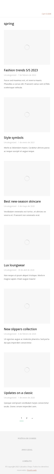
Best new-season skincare (22, 201)
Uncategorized (10, 75)
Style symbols (13, 137)
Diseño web (32, 470)
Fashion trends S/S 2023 (21, 70)
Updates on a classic (18, 393)
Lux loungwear (14, 265)
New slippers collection (20, 329)
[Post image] (27, 47)
